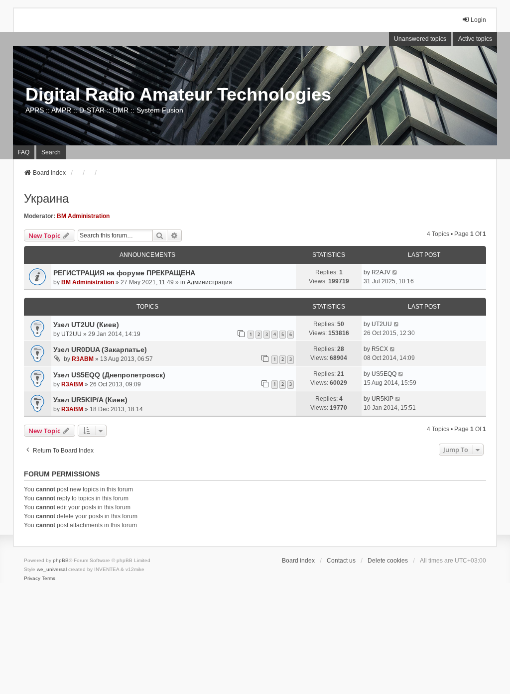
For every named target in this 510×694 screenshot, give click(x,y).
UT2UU (71, 334)
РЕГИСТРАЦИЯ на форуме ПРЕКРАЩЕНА (124, 273)
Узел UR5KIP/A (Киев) (90, 400)
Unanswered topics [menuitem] (420, 38)
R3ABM (83, 358)
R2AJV (381, 272)
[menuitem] (32, 578)
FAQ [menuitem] (23, 152)
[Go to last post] (395, 272)
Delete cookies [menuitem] (388, 560)
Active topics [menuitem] (475, 38)
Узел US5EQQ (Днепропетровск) (109, 375)
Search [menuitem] (51, 152)
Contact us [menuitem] (341, 560)
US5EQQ (384, 373)
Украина (46, 198)
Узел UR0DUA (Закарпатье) (100, 349)
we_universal (52, 569)
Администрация (209, 282)
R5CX (380, 349)
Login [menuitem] (478, 19)
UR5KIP (382, 398)
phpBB (61, 560)
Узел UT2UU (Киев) (86, 325)
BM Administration (83, 216)
